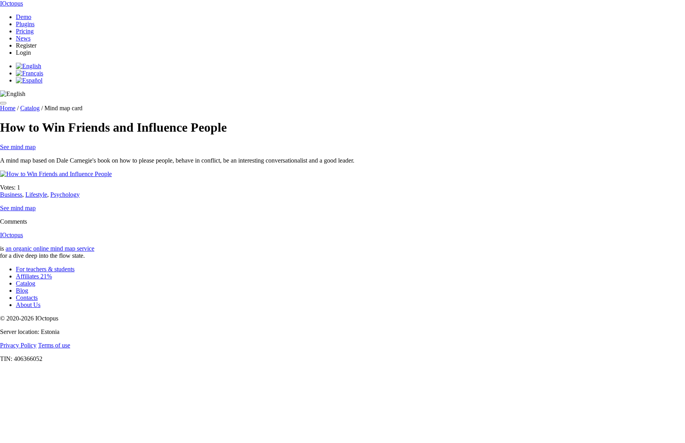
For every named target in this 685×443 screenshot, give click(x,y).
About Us (28, 304)
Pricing (25, 31)
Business (11, 194)
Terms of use (54, 345)
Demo (23, 16)
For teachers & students (45, 269)
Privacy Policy (18, 345)
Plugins (25, 24)
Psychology (65, 194)
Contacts (27, 297)
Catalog (30, 108)
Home (7, 108)
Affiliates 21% (34, 276)
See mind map (18, 147)
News (23, 38)
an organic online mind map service (50, 248)
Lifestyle (36, 194)
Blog (22, 290)
